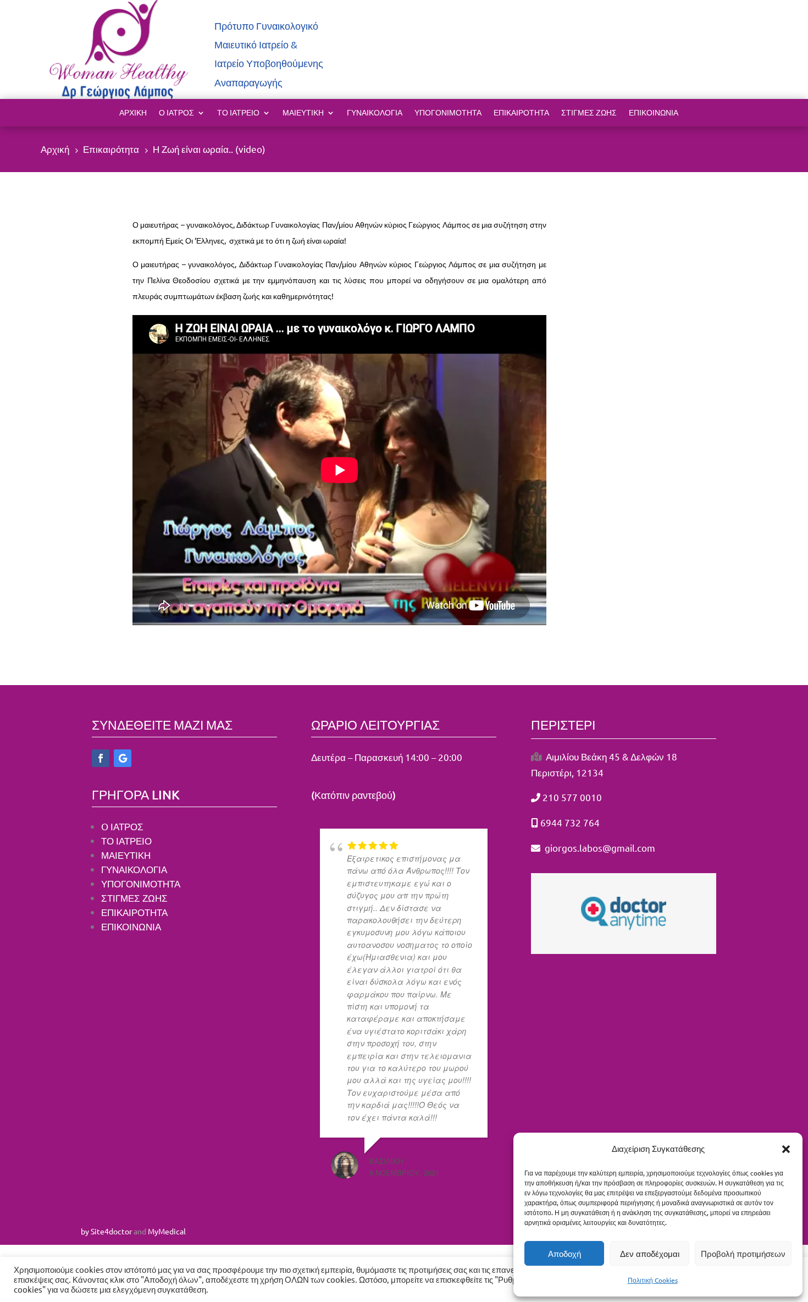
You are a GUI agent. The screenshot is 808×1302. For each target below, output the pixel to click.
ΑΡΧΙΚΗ (133, 113)
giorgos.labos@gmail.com (599, 847)
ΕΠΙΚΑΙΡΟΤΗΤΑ (521, 113)
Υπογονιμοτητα (448, 113)
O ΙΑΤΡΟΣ (122, 826)
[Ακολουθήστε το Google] (122, 758)
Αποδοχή (564, 1253)
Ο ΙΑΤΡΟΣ (176, 113)
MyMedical (167, 1231)
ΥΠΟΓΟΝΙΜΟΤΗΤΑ (140, 883)
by (85, 1231)
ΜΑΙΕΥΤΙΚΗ (303, 113)
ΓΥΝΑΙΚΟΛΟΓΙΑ (374, 113)
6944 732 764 (570, 822)
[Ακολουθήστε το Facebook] (100, 758)
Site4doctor (111, 1231)
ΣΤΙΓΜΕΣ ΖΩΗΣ (589, 113)
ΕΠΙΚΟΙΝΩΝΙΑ (653, 113)
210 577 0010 (572, 797)
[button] (786, 1149)
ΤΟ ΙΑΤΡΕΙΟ (238, 113)
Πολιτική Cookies (653, 1280)
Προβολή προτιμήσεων (743, 1253)
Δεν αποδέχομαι (649, 1253)
